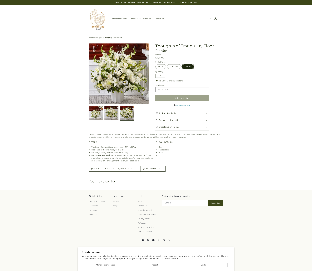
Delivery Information (147, 214)
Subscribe (215, 203)
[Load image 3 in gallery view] (127, 113)
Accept (155, 265)
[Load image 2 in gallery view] (111, 113)
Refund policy (143, 223)
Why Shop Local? (145, 210)
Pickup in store (176, 81)
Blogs (115, 206)
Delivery (162, 81)
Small (160, 66)
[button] (135, 18)
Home (91, 37)
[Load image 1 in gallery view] (96, 113)
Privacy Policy (171, 258)
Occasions (93, 206)
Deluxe (188, 66)
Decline (204, 265)
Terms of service (145, 232)
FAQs (140, 201)
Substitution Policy (146, 227)
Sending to (164, 85)
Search (116, 201)
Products (93, 210)
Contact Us (142, 206)
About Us (93, 214)
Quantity (159, 72)
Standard (174, 66)
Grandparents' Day (97, 201)
